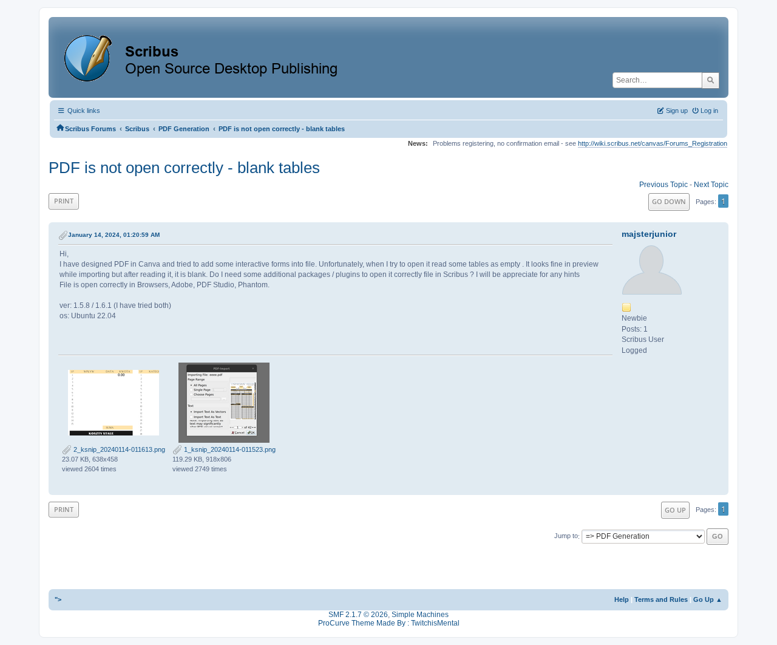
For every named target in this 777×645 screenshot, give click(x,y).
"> (58, 599)
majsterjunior (649, 234)
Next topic (711, 184)
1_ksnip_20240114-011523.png (229, 449)
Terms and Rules (661, 599)
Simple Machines (420, 614)
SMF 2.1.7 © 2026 (358, 614)
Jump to (566, 536)
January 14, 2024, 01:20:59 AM (114, 234)
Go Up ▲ (707, 599)
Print (63, 200)
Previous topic (663, 184)
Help (621, 599)
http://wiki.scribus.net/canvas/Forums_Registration (652, 143)
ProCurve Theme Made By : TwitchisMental (389, 623)
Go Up (675, 509)
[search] (710, 80)
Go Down (669, 201)
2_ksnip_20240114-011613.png (118, 449)
